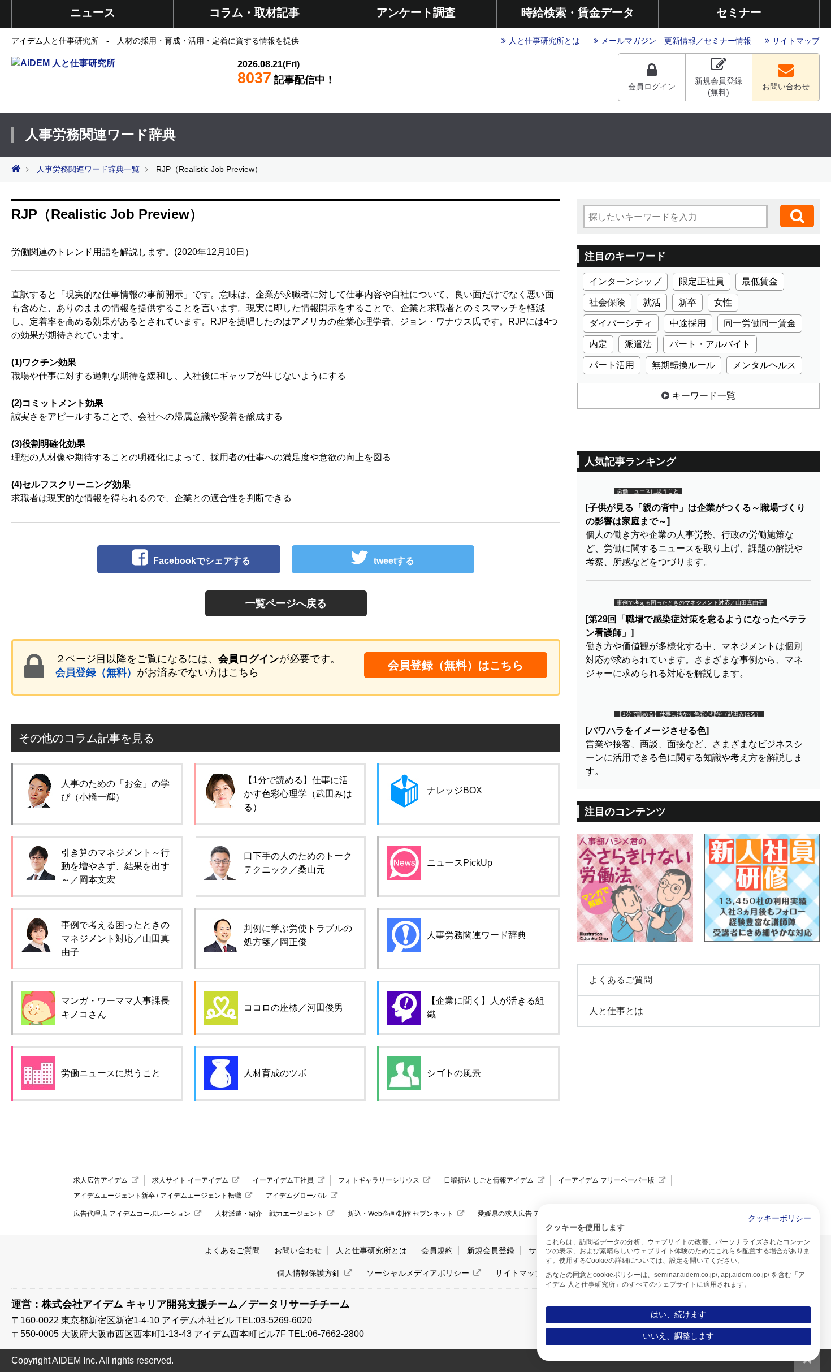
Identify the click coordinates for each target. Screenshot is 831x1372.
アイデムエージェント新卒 (114, 1196)
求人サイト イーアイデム (190, 1180)
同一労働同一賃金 (760, 323)
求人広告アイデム (100, 1180)
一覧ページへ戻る (286, 603)
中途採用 (688, 323)
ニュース (92, 12)
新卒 (687, 302)
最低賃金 (760, 281)
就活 (652, 302)
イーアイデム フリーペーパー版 (606, 1180)
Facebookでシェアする (201, 561)
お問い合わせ (786, 86)
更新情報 (680, 40)
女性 (723, 302)
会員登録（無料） (96, 672)
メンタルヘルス (764, 365)
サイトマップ (796, 40)
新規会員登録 (490, 1250)
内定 (598, 344)
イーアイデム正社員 (283, 1180)
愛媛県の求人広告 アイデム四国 (526, 1214)
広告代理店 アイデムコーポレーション (132, 1214)
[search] (797, 216)
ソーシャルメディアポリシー (417, 1273)
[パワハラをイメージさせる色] (647, 730)
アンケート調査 (416, 12)
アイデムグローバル (296, 1196)
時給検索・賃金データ (577, 12)
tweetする (394, 561)
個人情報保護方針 (308, 1273)
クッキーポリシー (779, 1218)
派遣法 (638, 344)
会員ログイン (652, 86)
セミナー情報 (727, 40)
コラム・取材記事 (254, 12)
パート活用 (611, 365)
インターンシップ (625, 281)
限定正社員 (701, 281)
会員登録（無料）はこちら (455, 665)
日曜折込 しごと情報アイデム (489, 1180)
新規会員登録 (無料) (718, 86)
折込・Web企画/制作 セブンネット (400, 1214)
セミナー (738, 12)
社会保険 (607, 302)
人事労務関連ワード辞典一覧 (88, 169)
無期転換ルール (683, 365)
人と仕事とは (616, 1011)
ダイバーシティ (620, 323)
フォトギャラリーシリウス (378, 1180)
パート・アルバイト (710, 344)
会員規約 (437, 1250)
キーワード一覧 (703, 395)
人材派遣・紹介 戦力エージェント (269, 1214)
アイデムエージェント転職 (200, 1196)
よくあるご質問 (620, 980)
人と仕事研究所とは (544, 40)
